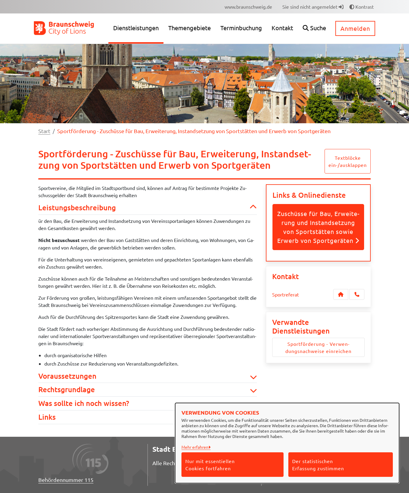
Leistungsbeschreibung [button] (77, 207)
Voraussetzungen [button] (67, 376)
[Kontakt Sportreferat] (340, 294)
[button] (314, 28)
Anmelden (355, 28)
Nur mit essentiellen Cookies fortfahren (210, 464)
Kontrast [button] (364, 7)
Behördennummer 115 (65, 480)
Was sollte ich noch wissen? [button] (83, 403)
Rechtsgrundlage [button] (66, 389)
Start (44, 131)
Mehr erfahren (194, 447)
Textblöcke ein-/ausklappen (347, 161)
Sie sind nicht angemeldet (310, 7)
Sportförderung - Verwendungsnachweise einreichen (318, 347)
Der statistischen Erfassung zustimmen (318, 464)
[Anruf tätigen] (356, 294)
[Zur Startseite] (64, 28)
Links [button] (47, 417)
